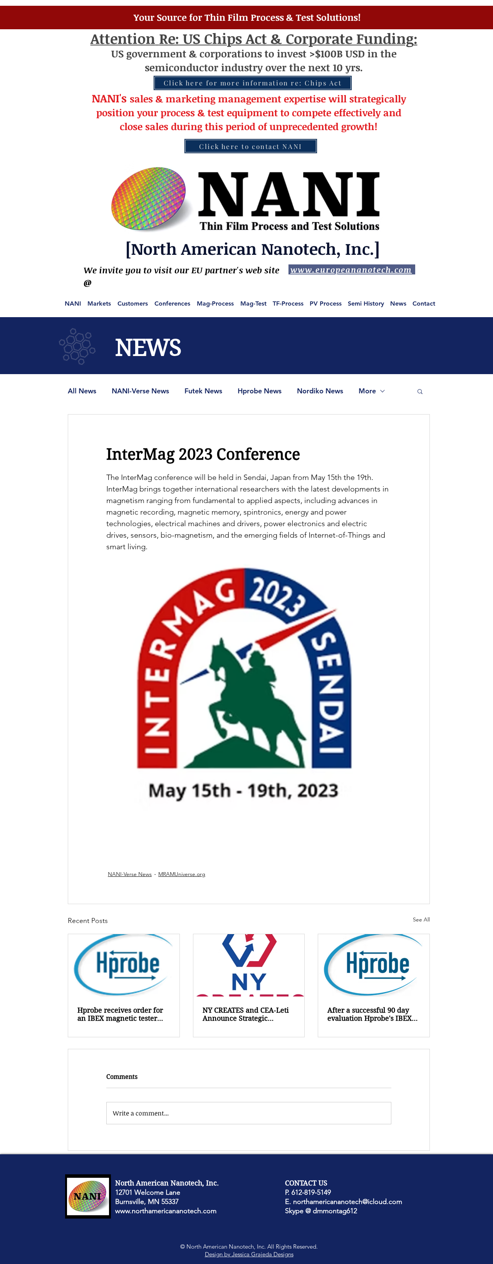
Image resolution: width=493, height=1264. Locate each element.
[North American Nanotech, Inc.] (253, 248)
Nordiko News (320, 391)
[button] (420, 391)
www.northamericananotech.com (165, 1211)
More (367, 391)
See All (421, 919)
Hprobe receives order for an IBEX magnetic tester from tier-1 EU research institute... (120, 1014)
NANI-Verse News (140, 391)
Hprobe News (260, 391)
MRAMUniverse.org (181, 874)
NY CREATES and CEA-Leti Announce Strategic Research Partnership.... (246, 1014)
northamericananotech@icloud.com (347, 1201)
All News (82, 391)
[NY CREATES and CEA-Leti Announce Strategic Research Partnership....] (249, 965)
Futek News (203, 391)
